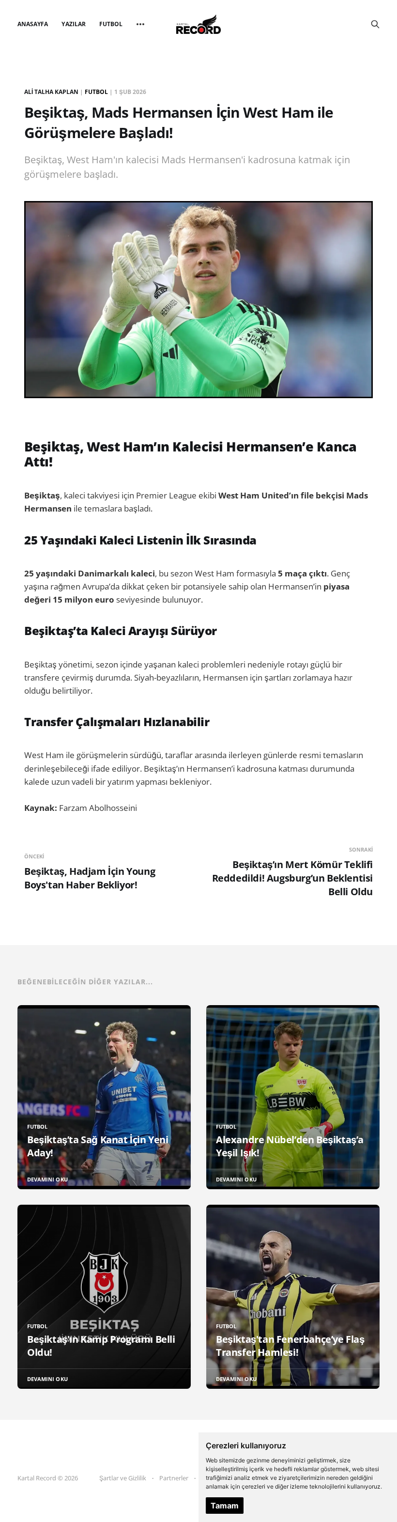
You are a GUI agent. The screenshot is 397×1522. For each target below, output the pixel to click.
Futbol (110, 24)
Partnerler (173, 1478)
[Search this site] (375, 24)
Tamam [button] (225, 1505)
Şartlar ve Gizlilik (122, 1478)
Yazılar (73, 24)
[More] (140, 24)
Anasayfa (32, 24)
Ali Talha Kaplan (51, 92)
